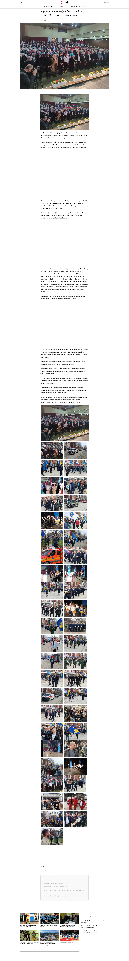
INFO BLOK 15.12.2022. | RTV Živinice (56, 887)
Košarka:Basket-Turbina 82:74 (67, 942)
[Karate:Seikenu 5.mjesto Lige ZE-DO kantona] (49, 918)
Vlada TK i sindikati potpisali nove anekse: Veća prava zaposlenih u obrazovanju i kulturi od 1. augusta (94, 932)
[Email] (78, 20)
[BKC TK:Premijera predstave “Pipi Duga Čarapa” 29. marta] (29, 918)
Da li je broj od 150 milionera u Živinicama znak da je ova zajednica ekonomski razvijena (48, 944)
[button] (21, 2)
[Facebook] (53, 20)
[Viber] (60, 20)
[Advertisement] (64, 175)
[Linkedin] (67, 20)
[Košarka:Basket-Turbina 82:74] (69, 935)
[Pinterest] (71, 20)
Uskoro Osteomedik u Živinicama (54, 883)
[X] (57, 20)
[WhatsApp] (64, 20)
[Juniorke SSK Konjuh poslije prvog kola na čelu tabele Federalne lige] (29, 935)
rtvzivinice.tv (44, 871)
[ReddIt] (74, 20)
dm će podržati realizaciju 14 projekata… (56, 896)
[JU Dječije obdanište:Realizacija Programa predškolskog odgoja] (69, 918)
